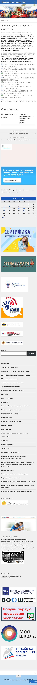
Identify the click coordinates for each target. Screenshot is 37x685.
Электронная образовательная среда (14, 474)
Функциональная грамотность (12, 383)
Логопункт (5, 448)
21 (24, 211)
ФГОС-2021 (5, 437)
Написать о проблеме (12, 180)
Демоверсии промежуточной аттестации (16, 371)
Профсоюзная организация (11, 421)
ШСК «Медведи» (7, 398)
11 (9, 208)
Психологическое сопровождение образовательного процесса (13, 457)
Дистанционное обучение (10, 386)
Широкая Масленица (8, 114)
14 (24, 208)
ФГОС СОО (4, 441)
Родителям (5, 363)
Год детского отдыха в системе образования (17, 491)
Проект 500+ (5, 402)
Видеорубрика (6, 425)
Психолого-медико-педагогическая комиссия (18, 482)
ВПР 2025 (4, 394)
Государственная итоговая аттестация (15, 375)
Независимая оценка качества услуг (14, 433)
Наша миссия (6, 429)
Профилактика (6, 417)
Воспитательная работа (9, 414)
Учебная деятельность (9, 367)
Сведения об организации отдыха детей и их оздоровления (17, 486)
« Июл (3, 218)
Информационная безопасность (12, 390)
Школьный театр (7, 470)
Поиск (3, 350)
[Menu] (35, 2)
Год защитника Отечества (10, 478)
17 (4, 211)
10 (4, 208)
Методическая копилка (9, 379)
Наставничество (7, 444)
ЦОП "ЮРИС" (28, 680)
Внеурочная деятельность (11, 410)
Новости (4, 20)
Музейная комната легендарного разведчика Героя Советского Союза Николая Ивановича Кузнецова (17, 464)
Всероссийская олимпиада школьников (15, 406)
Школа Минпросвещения (10, 452)
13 (19, 208)
